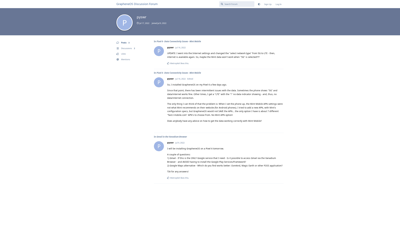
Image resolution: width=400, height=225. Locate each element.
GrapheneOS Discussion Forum (137, 4)
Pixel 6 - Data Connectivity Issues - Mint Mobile (179, 41)
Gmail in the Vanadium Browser (172, 136)
